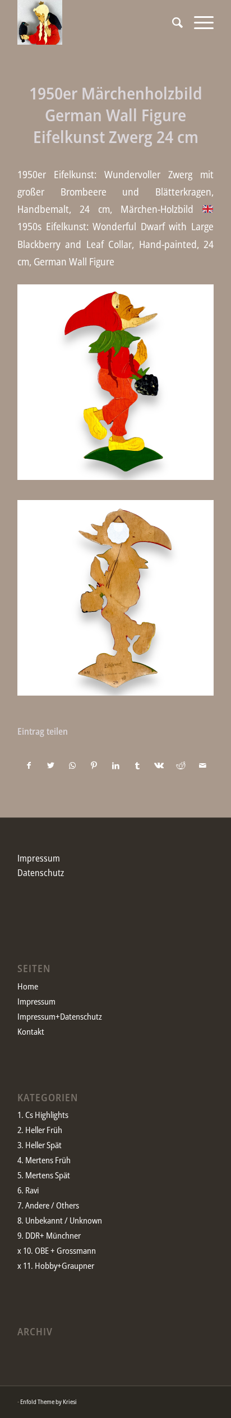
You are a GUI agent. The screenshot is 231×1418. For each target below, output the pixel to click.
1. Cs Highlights (42, 1114)
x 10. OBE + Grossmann (56, 1250)
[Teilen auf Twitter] (51, 765)
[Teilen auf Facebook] (29, 765)
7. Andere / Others (48, 1205)
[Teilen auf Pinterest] (94, 765)
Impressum (38, 858)
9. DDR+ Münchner (49, 1235)
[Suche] (172, 22)
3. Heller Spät (39, 1144)
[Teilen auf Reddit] (181, 765)
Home (27, 986)
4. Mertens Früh (44, 1159)
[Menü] (198, 22)
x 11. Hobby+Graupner (55, 1265)
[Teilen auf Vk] (159, 765)
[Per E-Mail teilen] (202, 765)
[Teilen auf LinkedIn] (116, 765)
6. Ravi (28, 1190)
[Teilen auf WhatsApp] (72, 765)
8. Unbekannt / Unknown (59, 1220)
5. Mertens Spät (43, 1175)
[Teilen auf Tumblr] (137, 765)
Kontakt (30, 1031)
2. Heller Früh (39, 1129)
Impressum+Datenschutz (59, 1016)
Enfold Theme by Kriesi (48, 1401)
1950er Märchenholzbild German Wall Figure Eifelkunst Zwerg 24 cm (115, 115)
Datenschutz (40, 873)
